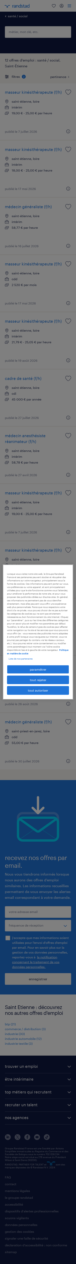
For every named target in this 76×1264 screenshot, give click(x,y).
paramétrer (38, 669)
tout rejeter (38, 680)
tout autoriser (38, 690)
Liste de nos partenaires (21, 658)
